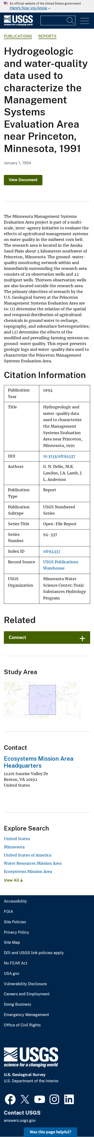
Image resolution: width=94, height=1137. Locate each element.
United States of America (27, 855)
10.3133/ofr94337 (59, 456)
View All (12, 880)
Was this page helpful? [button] (50, 1132)
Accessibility (15, 901)
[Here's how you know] (47, 6)
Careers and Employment (26, 994)
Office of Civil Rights (22, 1025)
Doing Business (17, 1004)
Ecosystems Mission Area (28, 871)
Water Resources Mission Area (32, 863)
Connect (17, 637)
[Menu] (84, 21)
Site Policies (15, 922)
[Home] (18, 24)
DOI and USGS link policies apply (34, 953)
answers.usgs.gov (20, 1120)
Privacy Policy (16, 932)
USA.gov (11, 973)
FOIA (8, 912)
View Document (23, 180)
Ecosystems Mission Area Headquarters (38, 762)
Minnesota (14, 846)
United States (17, 838)
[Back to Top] (76, 1119)
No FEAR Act (15, 963)
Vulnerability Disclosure (25, 984)
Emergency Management (26, 1015)
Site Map (12, 942)
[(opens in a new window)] (10, 1098)
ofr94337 (51, 551)
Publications (18, 36)
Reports (47, 36)
